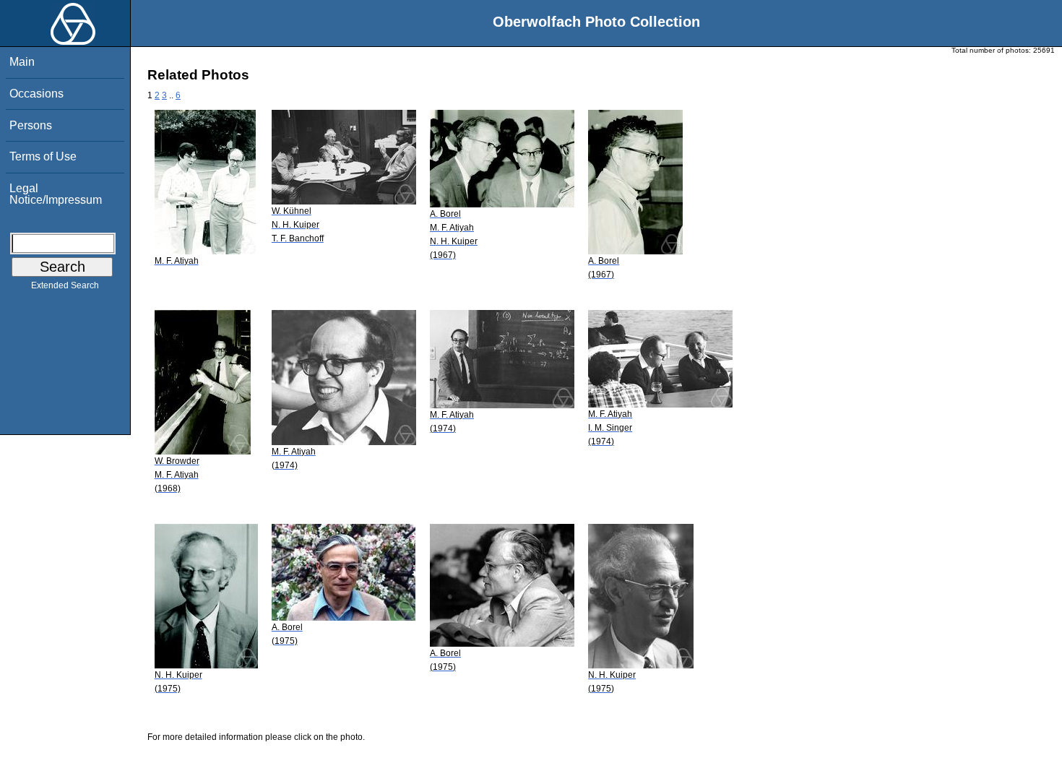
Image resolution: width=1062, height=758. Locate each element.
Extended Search (65, 285)
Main (22, 62)
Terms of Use (43, 156)
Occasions (36, 93)
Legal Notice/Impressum (55, 194)
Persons (30, 125)
